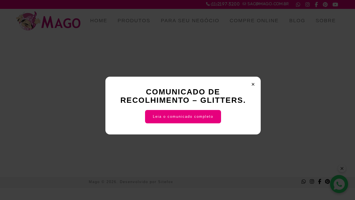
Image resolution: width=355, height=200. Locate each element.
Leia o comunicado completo (183, 116)
